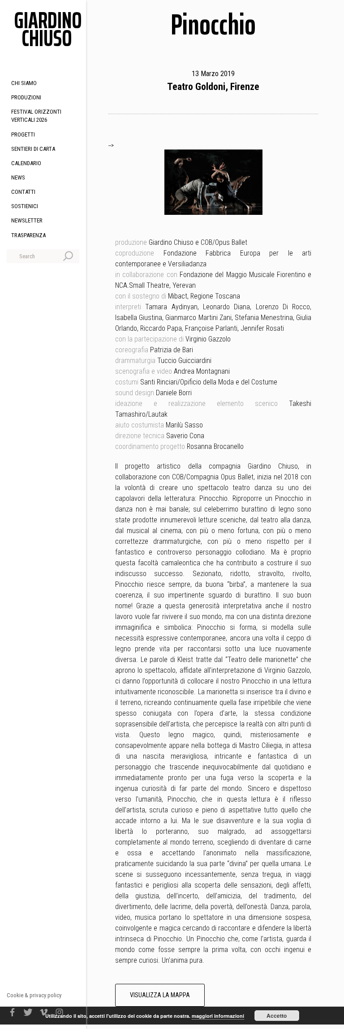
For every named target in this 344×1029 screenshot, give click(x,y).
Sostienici (24, 206)
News (18, 177)
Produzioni (26, 97)
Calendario (26, 163)
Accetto (277, 1016)
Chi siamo (24, 83)
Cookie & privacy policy (34, 995)
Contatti (23, 191)
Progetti (23, 134)
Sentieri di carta (33, 148)
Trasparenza (28, 235)
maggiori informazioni (218, 1015)
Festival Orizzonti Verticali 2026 (36, 115)
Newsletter (27, 220)
